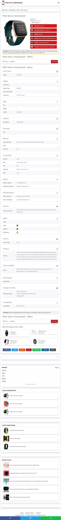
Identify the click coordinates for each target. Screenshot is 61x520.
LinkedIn (45, 349)
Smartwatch (38, 20)
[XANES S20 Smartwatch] (6, 412)
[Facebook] (10, 518)
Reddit (22, 349)
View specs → (13, 334)
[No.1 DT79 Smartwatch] (6, 404)
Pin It (28, 349)
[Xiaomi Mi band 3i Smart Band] (6, 446)
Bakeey (4, 378)
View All (57, 367)
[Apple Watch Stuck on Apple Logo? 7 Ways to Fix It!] (6, 473)
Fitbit (21, 327)
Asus (3, 376)
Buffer (52, 349)
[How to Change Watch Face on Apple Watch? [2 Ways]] (6, 489)
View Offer (54, 61)
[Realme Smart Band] (6, 438)
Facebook (6, 349)
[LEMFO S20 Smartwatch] (6, 396)
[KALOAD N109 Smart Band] (6, 430)
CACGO (4, 381)
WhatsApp (36, 349)
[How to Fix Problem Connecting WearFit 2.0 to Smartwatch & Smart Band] (6, 481)
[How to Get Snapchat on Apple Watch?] (6, 497)
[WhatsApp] (51, 518)
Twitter (15, 349)
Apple (3, 373)
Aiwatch (4, 370)
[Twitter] (30, 518)
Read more (42, 52)
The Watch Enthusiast (30, 515)
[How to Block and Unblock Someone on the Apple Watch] (6, 465)
